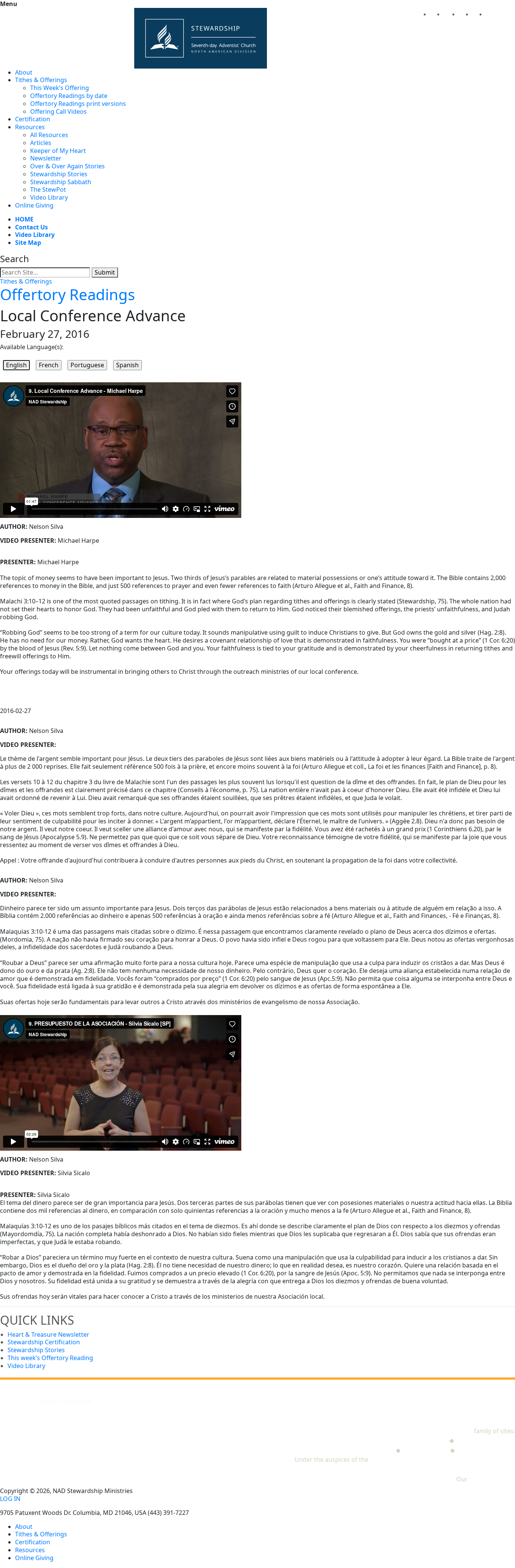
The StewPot (48, 189)
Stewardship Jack (423, 1440)
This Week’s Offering (59, 88)
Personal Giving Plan (485, 1450)
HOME (24, 219)
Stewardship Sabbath (60, 182)
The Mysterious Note (485, 1440)
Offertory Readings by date (68, 96)
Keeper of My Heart (58, 151)
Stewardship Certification (44, 1342)
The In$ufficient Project (361, 1450)
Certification (32, 119)
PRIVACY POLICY (492, 1479)
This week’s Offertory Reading (50, 1358)
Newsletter (45, 158)
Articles (40, 143)
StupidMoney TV (425, 1450)
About (23, 72)
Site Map (28, 242)
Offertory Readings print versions (78, 103)
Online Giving (34, 205)
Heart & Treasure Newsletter (48, 1334)
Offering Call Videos (58, 111)
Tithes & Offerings (41, 80)
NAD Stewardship (447, 1431)
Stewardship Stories (58, 174)
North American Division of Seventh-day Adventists (442, 1459)
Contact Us (31, 227)
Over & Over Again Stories (67, 166)
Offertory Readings (67, 294)
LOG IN (10, 1499)
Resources (30, 127)
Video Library (49, 197)
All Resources (49, 135)
